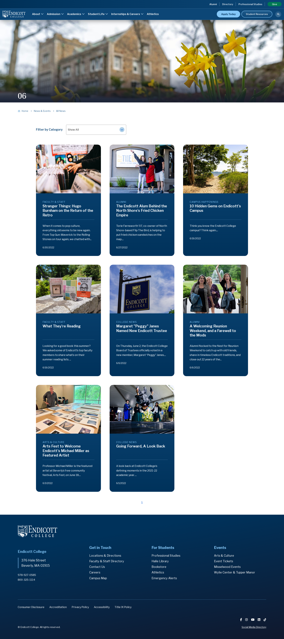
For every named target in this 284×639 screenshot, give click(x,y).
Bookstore (159, 567)
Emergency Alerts (164, 578)
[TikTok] (265, 619)
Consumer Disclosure (31, 607)
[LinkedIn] (259, 619)
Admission (54, 14)
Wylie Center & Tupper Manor (234, 572)
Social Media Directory (254, 627)
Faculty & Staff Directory (106, 561)
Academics (74, 14)
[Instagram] (246, 619)
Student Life (96, 14)
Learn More (211, 9)
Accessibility (102, 607)
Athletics (153, 14)
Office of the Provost (157, 9)
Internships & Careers (126, 14)
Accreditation (58, 607)
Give (274, 4)
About (36, 14)
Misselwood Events (227, 567)
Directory (227, 4)
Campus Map (98, 578)
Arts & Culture (224, 555)
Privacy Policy (80, 607)
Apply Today (228, 14)
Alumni (213, 4)
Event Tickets (223, 561)
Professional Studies (250, 4)
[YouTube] (253, 619)
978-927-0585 (27, 575)
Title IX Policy (123, 607)
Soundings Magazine (157, 9)
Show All (73, 129)
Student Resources (257, 14)
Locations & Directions (105, 555)
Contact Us (97, 567)
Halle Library (160, 561)
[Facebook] (241, 619)
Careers (94, 572)
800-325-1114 (26, 579)
